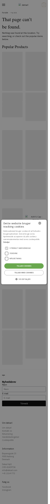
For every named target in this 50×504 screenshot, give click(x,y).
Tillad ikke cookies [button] (24, 272)
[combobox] (39, 223)
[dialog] (24, 252)
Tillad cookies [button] (24, 266)
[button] (24, 279)
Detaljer (6, 242)
